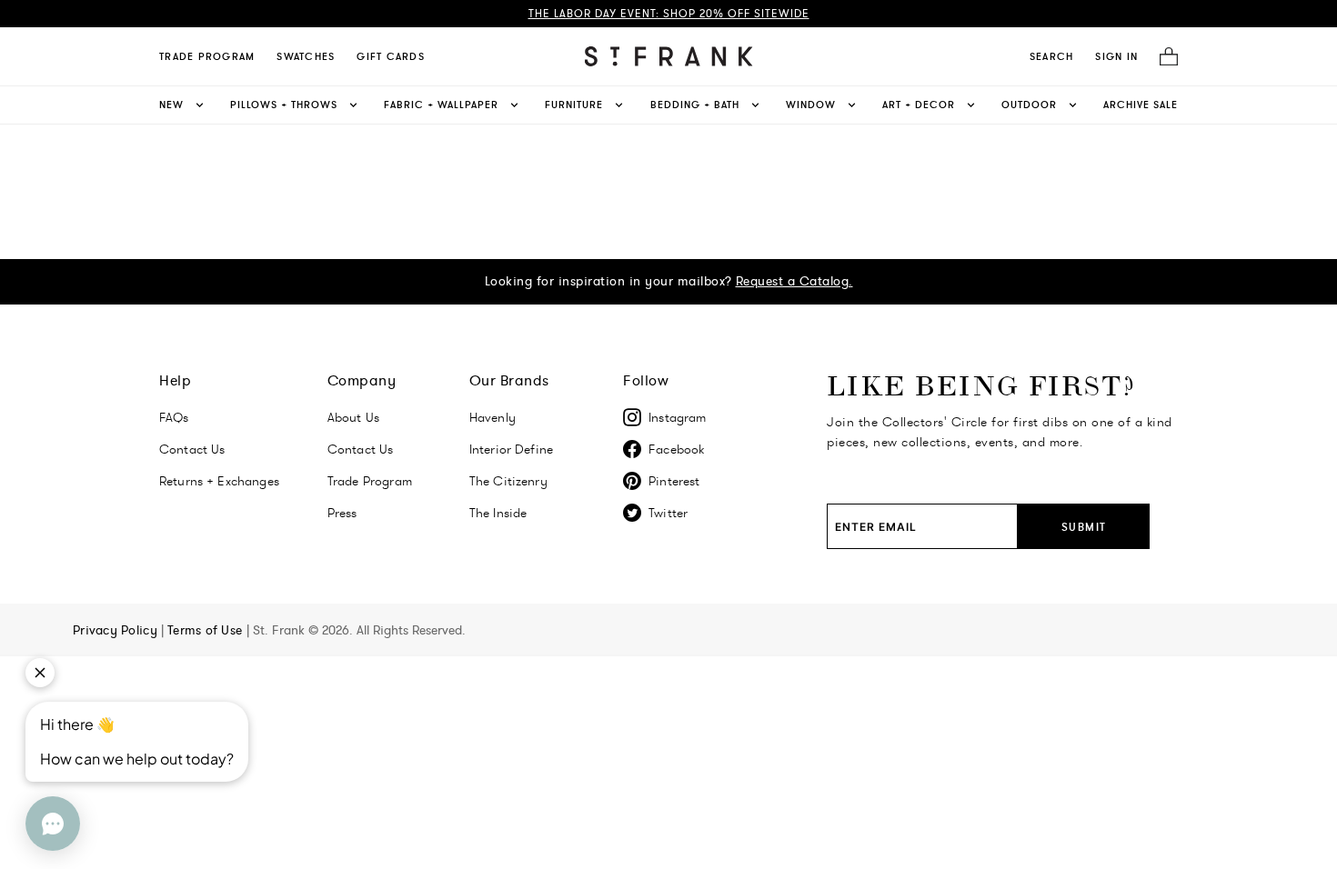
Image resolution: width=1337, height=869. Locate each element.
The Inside (498, 512)
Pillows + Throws (283, 104)
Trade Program (207, 56)
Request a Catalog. (794, 281)
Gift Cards (391, 56)
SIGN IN (1116, 56)
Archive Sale (1140, 104)
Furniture (574, 104)
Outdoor (1029, 104)
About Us (353, 417)
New (171, 104)
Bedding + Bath (694, 104)
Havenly (492, 417)
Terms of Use (206, 630)
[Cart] (1163, 56)
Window (811, 104)
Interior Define (511, 449)
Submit (1084, 527)
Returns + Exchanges (219, 481)
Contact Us (192, 449)
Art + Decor (918, 104)
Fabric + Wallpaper (441, 104)
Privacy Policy (117, 630)
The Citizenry (508, 481)
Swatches (305, 56)
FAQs (174, 417)
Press (342, 512)
